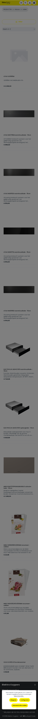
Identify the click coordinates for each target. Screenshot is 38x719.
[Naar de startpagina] (6, 2)
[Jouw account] (30, 3)
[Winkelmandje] (34, 3)
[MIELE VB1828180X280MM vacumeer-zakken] (19, 524)
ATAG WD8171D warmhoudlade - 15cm (17, 252)
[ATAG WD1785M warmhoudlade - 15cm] (19, 113)
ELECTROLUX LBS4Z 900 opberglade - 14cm (19, 428)
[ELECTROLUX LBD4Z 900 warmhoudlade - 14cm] (19, 348)
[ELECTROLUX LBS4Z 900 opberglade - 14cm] (19, 406)
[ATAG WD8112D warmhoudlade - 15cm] (19, 172)
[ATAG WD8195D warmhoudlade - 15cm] (19, 289)
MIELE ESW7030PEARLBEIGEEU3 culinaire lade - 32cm (17, 487)
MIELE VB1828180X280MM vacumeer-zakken (16, 546)
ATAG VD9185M (9, 76)
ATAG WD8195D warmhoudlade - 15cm (17, 311)
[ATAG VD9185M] (19, 55)
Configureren (24, 700)
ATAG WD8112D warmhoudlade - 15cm (17, 194)
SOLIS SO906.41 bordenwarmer (15, 662)
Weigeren (13, 700)
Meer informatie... (19, 696)
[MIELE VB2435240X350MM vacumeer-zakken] (19, 582)
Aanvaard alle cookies (20, 705)
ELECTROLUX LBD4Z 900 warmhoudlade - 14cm (18, 370)
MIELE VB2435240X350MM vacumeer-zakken (17, 604)
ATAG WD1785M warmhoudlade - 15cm (17, 135)
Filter (20, 22)
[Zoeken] (25, 3)
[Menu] (21, 3)
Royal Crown (31, 716)
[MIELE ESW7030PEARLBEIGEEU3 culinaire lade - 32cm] (19, 465)
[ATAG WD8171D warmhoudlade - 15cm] (19, 231)
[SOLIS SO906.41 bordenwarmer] (19, 641)
